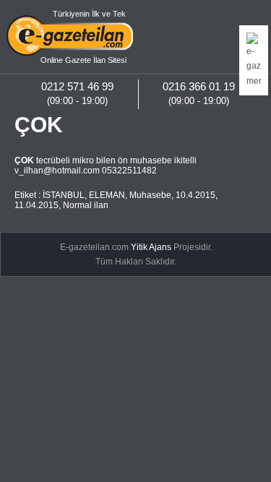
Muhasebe (150, 195)
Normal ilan (85, 205)
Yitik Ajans (151, 247)
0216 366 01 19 (199, 86)
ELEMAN (107, 195)
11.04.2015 (36, 205)
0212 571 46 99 (77, 86)
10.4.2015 (195, 195)
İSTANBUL (64, 195)
